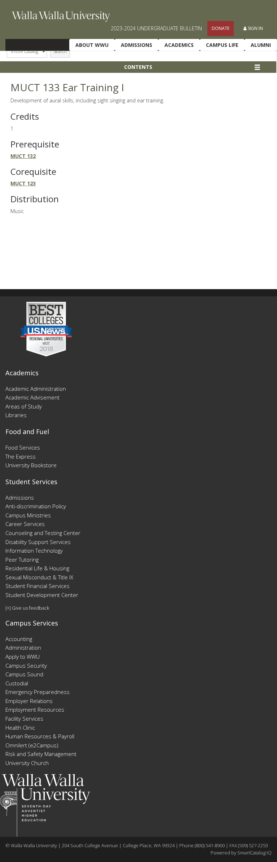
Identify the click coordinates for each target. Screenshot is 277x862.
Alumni (261, 44)
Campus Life (222, 44)
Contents (138, 66)
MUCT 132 (23, 155)
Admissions (136, 44)
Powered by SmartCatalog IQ (241, 852)
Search (60, 51)
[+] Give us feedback (27, 608)
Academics (179, 44)
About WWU (92, 44)
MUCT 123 (23, 183)
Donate (220, 28)
